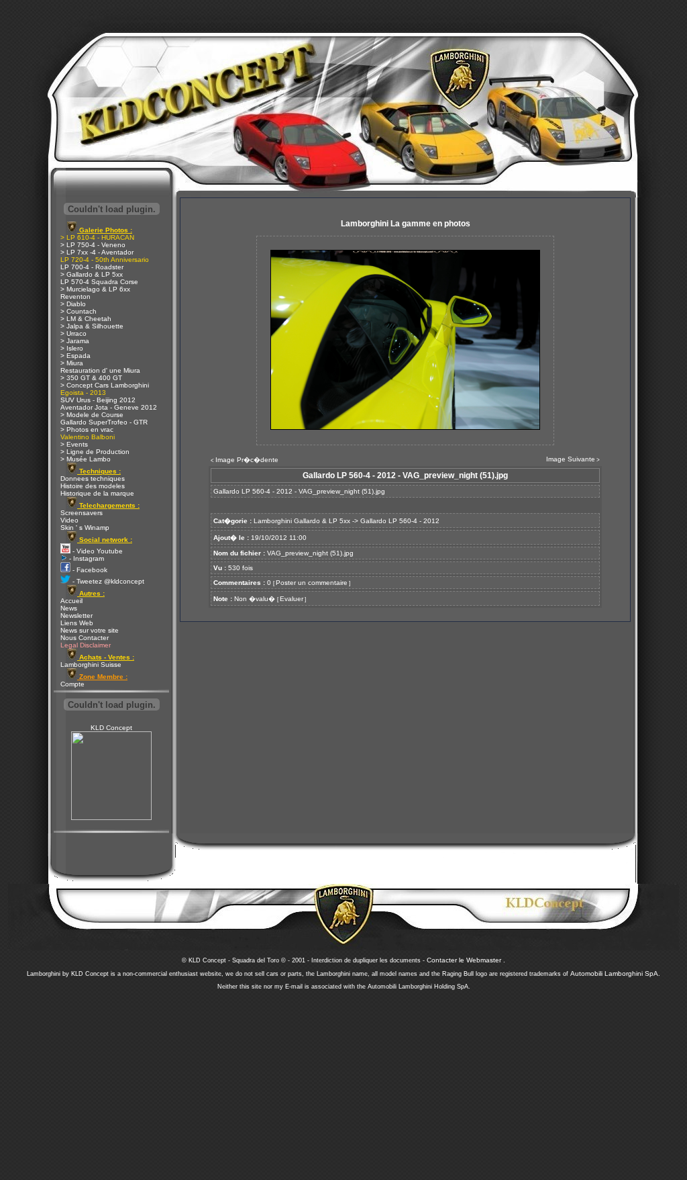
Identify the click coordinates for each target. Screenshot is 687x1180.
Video (69, 520)
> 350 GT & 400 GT (91, 377)
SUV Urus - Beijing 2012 (98, 400)
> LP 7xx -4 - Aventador (97, 252)
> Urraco (73, 333)
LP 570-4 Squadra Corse (99, 281)
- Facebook (88, 570)
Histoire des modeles (92, 486)
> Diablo (73, 304)
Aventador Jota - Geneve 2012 (108, 407)
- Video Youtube (96, 551)
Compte (72, 684)
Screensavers (81, 512)
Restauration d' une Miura (100, 370)
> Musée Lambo (85, 459)
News (68, 608)
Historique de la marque (97, 493)
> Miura (71, 363)
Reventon (75, 296)
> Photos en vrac (86, 429)
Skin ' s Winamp (84, 527)
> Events (74, 444)
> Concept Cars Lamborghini (104, 385)
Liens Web (76, 623)
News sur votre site (89, 630)
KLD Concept (111, 727)
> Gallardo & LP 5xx (91, 274)
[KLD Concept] (111, 817)
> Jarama (74, 341)
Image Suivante (570, 459)
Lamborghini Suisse (90, 664)
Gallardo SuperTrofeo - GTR (104, 422)
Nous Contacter (84, 637)
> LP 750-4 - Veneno (92, 244)
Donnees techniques (92, 478)
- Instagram (85, 558)
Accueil (71, 600)
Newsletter (76, 615)
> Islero (71, 348)
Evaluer (291, 598)
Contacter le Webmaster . (466, 960)
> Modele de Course (91, 414)
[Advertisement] (343, 1081)
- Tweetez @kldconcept (107, 581)
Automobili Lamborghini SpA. (615, 973)
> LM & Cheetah (85, 318)
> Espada (75, 355)
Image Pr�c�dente (246, 459)
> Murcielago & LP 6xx (95, 289)
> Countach (78, 311)
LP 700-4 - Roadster (91, 267)
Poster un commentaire (312, 582)
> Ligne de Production (94, 451)
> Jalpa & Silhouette (91, 326)
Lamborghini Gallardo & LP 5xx (302, 521)
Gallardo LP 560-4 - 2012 (399, 521)
